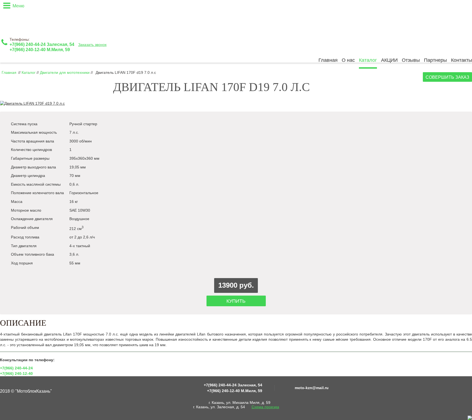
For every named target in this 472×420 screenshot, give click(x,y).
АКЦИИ (389, 60)
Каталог (368, 60)
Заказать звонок (92, 44)
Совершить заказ (447, 77)
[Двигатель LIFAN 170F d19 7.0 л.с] (32, 103)
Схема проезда (265, 407)
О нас (348, 60)
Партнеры (435, 60)
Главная (328, 60)
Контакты (461, 60)
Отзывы (411, 60)
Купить (236, 301)
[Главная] (34, 16)
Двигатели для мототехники (65, 72)
